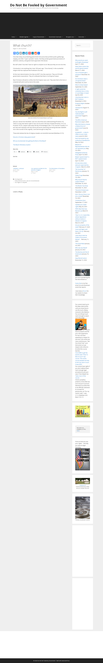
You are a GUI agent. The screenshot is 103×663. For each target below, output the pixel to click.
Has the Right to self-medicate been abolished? (81, 114)
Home (13, 37)
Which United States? (81, 85)
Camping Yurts (82, 485)
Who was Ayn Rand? (81, 248)
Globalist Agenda (23, 37)
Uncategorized (18, 179)
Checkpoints (78, 107)
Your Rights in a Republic (21, 182)
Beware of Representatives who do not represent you (82, 146)
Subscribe (78, 283)
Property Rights (79, 103)
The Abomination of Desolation (57, 168)
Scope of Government (38, 37)
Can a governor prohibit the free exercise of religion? (39, 169)
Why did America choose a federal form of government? (82, 126)
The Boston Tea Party (81, 186)
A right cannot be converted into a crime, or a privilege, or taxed (82, 91)
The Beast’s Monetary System (21, 145)
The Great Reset (80, 243)
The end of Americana (81, 190)
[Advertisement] (51, 23)
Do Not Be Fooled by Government (38, 5)
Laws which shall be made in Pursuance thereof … (81, 237)
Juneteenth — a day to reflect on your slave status (81, 134)
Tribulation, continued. (18, 168)
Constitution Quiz (80, 200)
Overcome (81, 37)
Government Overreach (55, 37)
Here (78, 431)
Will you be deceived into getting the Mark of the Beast (29, 141)
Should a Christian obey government (24, 137)
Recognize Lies (70, 37)
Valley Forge (79, 175)
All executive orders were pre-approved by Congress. (82, 165)
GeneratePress (66, 660)
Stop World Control (81, 258)
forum (85, 291)
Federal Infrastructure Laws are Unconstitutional (27, 181)
